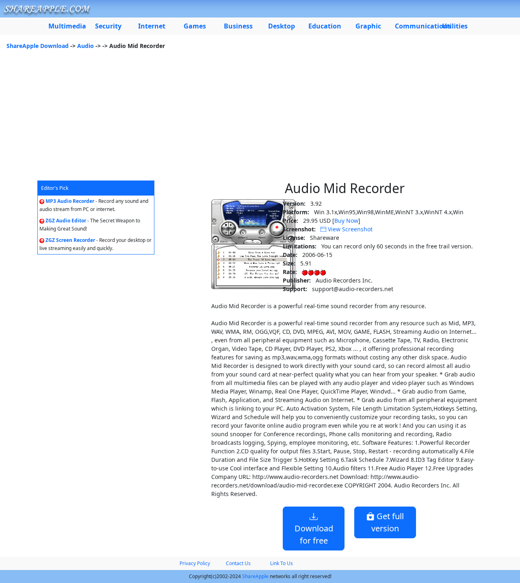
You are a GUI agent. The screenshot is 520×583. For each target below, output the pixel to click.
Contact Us (238, 563)
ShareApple (255, 576)
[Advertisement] (260, 119)
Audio (85, 46)
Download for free (314, 534)
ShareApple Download (37, 46)
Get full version (387, 522)
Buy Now (346, 220)
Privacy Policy (195, 563)
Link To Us (281, 563)
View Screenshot (349, 229)
